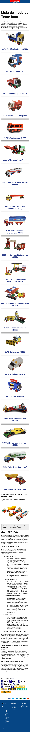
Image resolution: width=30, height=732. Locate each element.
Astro (6, 711)
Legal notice (24, 703)
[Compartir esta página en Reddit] (28, 698)
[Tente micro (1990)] (22, 690)
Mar (6, 714)
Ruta (6, 718)
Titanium (7, 723)
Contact (22, 708)
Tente (12, 678)
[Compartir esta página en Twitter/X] (13, 698)
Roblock (7, 717)
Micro (6, 716)
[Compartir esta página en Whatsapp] (21, 698)
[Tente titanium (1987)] (4, 690)
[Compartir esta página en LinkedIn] (17, 698)
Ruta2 (6, 720)
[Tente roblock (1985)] (18, 687)
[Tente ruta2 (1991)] (6, 692)
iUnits (14, 709)
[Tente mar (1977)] (13, 682)
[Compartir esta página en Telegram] (24, 698)
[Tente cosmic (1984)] (6, 687)
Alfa (6, 710)
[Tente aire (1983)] (16, 684)
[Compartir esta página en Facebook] (9, 698)
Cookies (23, 705)
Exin (14, 706)
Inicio (4, 703)
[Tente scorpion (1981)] (7, 684)
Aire (6, 709)
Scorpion (7, 721)
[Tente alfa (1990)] (12, 690)
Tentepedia (15, 1)
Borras (14, 707)
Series (3, 706)
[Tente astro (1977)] (5, 682)
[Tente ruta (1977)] (22, 682)
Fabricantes (13, 703)
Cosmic (6, 713)
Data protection (24, 706)
